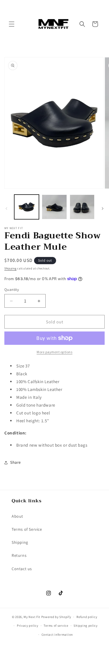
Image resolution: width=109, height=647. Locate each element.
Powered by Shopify (56, 617)
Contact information (57, 634)
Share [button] (15, 462)
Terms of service (56, 626)
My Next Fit (32, 617)
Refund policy (86, 617)
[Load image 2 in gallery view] (54, 207)
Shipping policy (86, 626)
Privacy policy (27, 626)
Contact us (22, 568)
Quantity (11, 289)
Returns (19, 555)
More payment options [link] (54, 352)
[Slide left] (6, 208)
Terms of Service (27, 529)
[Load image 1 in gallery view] (26, 207)
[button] (11, 24)
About (17, 516)
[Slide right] (102, 208)
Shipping (10, 268)
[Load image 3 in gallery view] (82, 207)
